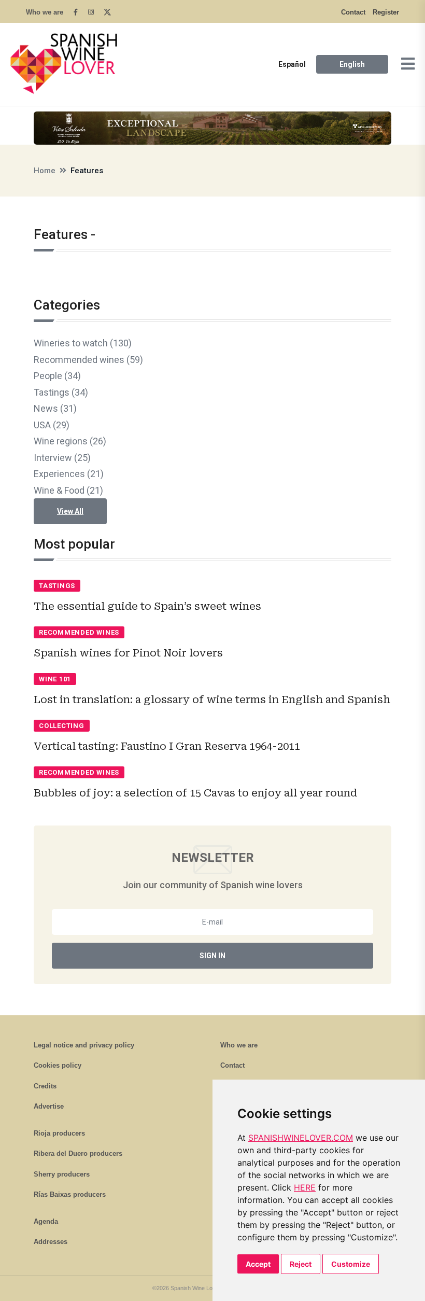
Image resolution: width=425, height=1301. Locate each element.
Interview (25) (62, 457)
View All (70, 511)
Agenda (46, 1221)
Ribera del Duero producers (78, 1153)
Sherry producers (62, 1174)
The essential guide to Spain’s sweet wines (147, 606)
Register (386, 12)
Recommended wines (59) (88, 359)
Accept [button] (258, 1264)
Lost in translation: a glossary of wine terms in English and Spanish (212, 699)
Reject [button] (300, 1264)
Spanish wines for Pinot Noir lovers (128, 653)
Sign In (212, 956)
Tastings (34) (61, 392)
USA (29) (51, 424)
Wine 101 (55, 679)
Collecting (61, 726)
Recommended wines (79, 632)
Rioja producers (59, 1133)
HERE (305, 1187)
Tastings (57, 586)
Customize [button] (350, 1264)
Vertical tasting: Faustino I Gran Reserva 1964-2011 (167, 746)
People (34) (57, 375)
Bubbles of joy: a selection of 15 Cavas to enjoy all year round (195, 793)
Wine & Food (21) (68, 490)
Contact (353, 12)
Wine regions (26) (70, 441)
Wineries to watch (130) (83, 343)
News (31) (55, 408)
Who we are (44, 12)
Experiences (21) (69, 473)
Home (44, 170)
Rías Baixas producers (70, 1194)
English (352, 64)
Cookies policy (57, 1065)
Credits (45, 1086)
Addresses (50, 1242)
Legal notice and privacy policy (84, 1045)
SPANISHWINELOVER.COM (300, 1137)
